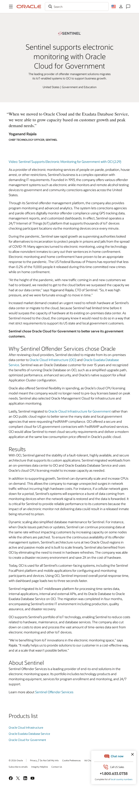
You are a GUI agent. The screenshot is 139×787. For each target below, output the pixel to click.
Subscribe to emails (18, 766)
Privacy (33, 760)
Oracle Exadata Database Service (29, 734)
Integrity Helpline (39, 766)
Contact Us (56, 766)
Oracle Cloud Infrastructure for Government (79, 411)
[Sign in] (121, 6)
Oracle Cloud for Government (27, 740)
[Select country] (113, 6)
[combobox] (77, 6)
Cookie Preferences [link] (71, 760)
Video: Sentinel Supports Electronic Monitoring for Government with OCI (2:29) (65, 161)
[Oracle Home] (29, 6)
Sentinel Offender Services (54, 692)
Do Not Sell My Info (49, 760)
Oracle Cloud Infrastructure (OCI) (53, 360)
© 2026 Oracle (16, 760)
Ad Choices (89, 760)
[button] (11, 6)
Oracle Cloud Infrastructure (26, 727)
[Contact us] (128, 6)
